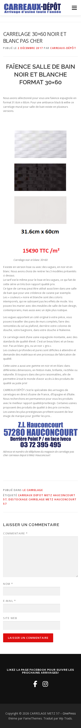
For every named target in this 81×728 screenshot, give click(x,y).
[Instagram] (45, 684)
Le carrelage (33, 490)
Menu (74, 8)
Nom (8, 584)
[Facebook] (35, 684)
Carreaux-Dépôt (63, 48)
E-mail (9, 601)
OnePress (69, 713)
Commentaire (15, 533)
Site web (10, 618)
